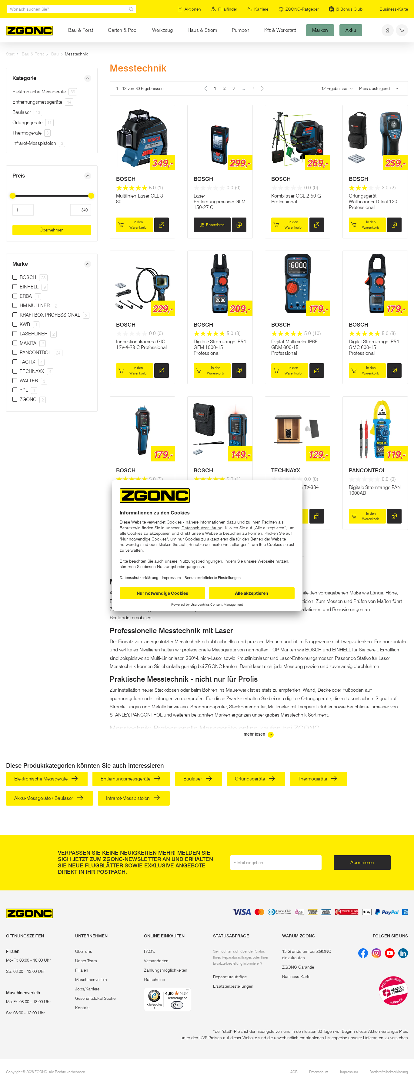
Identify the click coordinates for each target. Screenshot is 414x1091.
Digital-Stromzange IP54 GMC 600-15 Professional (374, 347)
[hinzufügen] (161, 225)
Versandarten (156, 960)
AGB (294, 1071)
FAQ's (149, 951)
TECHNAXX (285, 470)
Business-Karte (394, 9)
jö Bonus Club (349, 9)
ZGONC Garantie (298, 967)
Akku (351, 30)
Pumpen (240, 30)
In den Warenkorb (137, 225)
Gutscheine (154, 979)
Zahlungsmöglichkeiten (165, 970)
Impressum (349, 1071)
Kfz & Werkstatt (280, 30)
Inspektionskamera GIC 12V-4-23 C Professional (141, 344)
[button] (51, 78)
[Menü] (187, 991)
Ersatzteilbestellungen (233, 986)
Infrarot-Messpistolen (37, 143)
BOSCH (125, 179)
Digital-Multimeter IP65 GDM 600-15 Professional (294, 347)
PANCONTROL (367, 470)
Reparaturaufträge (230, 976)
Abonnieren (362, 862)
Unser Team (86, 960)
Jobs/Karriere (87, 988)
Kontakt (82, 1007)
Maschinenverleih (91, 979)
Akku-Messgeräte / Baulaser (44, 798)
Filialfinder (227, 9)
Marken (320, 30)
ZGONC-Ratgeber (302, 9)
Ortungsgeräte (32, 122)
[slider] (12, 196)
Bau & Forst (80, 30)
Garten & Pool (122, 30)
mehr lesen (255, 734)
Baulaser (26, 112)
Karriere (261, 9)
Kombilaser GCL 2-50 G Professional (296, 199)
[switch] (177, 1005)
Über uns (83, 951)
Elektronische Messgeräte (43, 92)
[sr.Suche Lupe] (131, 9)
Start (10, 54)
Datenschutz (319, 1071)
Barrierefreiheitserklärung (388, 1071)
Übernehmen (52, 230)
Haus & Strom (202, 30)
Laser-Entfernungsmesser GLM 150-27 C (219, 201)
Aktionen (193, 9)
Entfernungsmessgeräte (41, 102)
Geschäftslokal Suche (95, 998)
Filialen (81, 970)
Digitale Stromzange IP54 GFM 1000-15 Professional (220, 347)
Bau (55, 54)
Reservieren (215, 224)
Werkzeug (162, 30)
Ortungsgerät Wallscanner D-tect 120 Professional (373, 201)
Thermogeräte (30, 133)
